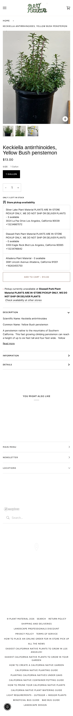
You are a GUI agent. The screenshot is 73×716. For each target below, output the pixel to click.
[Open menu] (8, 8)
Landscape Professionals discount (36, 628)
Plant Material (19, 619)
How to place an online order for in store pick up (36, 639)
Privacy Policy (24, 634)
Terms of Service (47, 634)
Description (10, 312)
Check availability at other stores (23, 300)
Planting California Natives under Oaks (36, 675)
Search (41, 619)
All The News (36, 643)
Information (11, 355)
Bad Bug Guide (51, 700)
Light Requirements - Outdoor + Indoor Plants (36, 695)
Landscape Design (35, 705)
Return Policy (57, 619)
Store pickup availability (21, 202)
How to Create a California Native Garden (36, 665)
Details (7, 364)
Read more (9, 343)
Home (6, 20)
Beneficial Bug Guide (26, 700)
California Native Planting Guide (36, 670)
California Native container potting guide (36, 680)
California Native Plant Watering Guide (36, 690)
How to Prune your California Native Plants (36, 685)
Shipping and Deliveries (36, 624)
